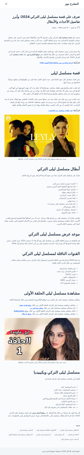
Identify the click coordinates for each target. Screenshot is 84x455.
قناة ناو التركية (73, 434)
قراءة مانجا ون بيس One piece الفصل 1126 (56, 63)
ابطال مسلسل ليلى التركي (69, 430)
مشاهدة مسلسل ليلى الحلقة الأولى (20, 434)
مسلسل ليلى (59, 434)
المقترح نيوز (72, 3)
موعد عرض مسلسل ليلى (70, 439)
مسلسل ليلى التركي (43, 434)
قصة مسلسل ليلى (26, 430)
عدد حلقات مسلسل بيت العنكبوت (60, 110)
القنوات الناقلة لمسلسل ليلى (46, 430)
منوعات (54, 27)
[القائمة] (6, 4)
